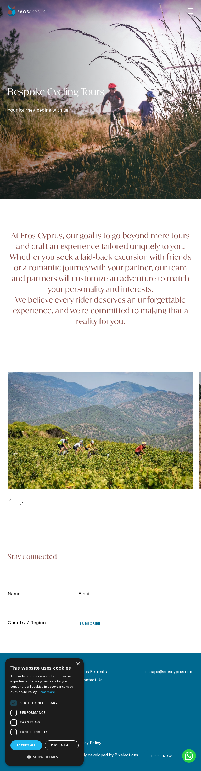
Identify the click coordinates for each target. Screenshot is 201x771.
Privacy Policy (88, 742)
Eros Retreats (93, 671)
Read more (46, 691)
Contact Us (91, 679)
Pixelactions (126, 754)
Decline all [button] (61, 745)
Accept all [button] (26, 745)
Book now (161, 756)
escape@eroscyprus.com (169, 671)
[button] (44, 757)
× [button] (78, 664)
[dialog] (44, 712)
